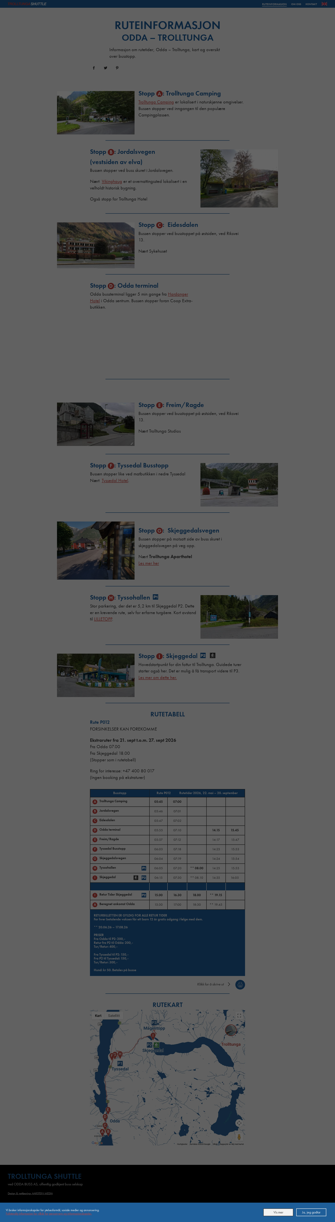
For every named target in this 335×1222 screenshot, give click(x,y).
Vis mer (278, 1212)
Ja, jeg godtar (311, 1212)
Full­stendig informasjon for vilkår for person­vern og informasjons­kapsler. (49, 1214)
